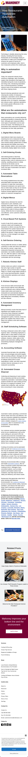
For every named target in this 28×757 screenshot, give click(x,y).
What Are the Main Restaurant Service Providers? (14, 605)
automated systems (13, 463)
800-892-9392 (16, 518)
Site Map (3, 701)
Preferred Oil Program (18, 449)
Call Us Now (14, 631)
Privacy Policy (4, 696)
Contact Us (4, 710)
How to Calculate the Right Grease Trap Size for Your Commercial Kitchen (9, 671)
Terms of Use (4, 698)
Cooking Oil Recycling (6, 647)
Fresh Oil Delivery (5, 654)
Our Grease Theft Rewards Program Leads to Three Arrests (14, 585)
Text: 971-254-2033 (5, 715)
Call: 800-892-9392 (5, 712)
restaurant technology (13, 530)
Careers (3, 693)
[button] (26, 735)
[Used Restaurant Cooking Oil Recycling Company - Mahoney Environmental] (10, 3)
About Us (3, 686)
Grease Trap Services (6, 649)
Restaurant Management (8, 27)
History (3, 691)
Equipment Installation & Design (9, 652)
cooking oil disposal (19, 482)
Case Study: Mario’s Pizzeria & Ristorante (14, 566)
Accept (14, 749)
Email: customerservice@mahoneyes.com (11, 717)
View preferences (14, 753)
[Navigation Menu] (25, 3)
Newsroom (3, 688)
